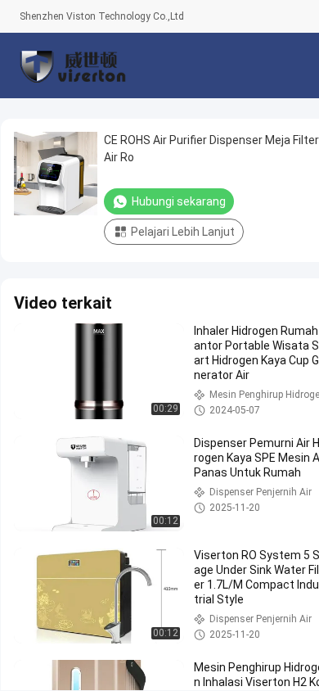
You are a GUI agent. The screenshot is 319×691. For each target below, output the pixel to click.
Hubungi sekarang (179, 201)
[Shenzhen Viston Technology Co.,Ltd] (73, 65)
